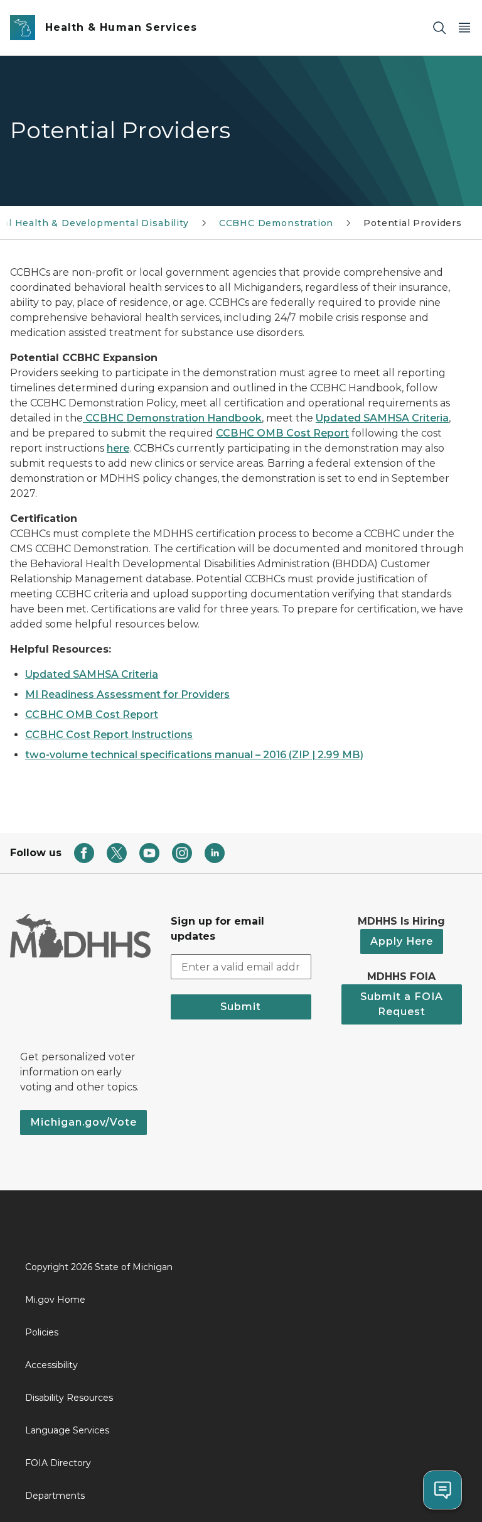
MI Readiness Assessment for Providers (127, 694)
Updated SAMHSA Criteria (382, 418)
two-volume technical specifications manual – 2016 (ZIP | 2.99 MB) (194, 755)
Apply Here (401, 941)
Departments (55, 1495)
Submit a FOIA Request (401, 1004)
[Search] (439, 28)
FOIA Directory (58, 1463)
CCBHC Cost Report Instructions (109, 735)
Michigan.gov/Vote (83, 1122)
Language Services (67, 1430)
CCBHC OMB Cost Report (282, 433)
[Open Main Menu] (464, 28)
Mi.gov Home (55, 1299)
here (118, 448)
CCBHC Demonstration (276, 223)
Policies (41, 1332)
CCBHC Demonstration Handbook (172, 418)
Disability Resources (69, 1397)
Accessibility (51, 1365)
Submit (240, 1007)
